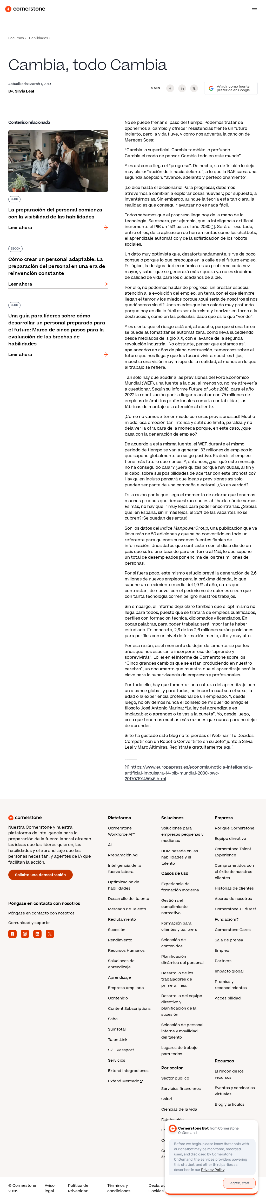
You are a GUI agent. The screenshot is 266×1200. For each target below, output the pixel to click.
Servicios (116, 1060)
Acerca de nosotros (233, 898)
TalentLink (117, 1039)
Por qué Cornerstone (234, 828)
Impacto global (229, 971)
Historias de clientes (234, 888)
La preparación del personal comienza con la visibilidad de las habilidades (56, 132)
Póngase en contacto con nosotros (41, 913)
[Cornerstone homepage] (58, 817)
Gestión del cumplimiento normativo (174, 907)
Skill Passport (121, 1050)
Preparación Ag (123, 855)
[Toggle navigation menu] (252, 9)
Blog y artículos (229, 1104)
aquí (228, 747)
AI (110, 845)
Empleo (222, 950)
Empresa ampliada (126, 988)
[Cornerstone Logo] (25, 9)
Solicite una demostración (40, 875)
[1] (212, 227)
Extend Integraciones (128, 1071)
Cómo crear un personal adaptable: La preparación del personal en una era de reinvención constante (50, 251)
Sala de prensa (229, 940)
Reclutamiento (122, 919)
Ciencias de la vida (179, 1109)
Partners (223, 961)
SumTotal (117, 1029)
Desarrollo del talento (128, 898)
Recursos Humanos (126, 950)
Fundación (225, 919)
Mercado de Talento (127, 909)
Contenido (118, 998)
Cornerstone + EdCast (235, 909)
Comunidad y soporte (29, 923)
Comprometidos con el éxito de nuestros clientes (234, 872)
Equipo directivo (230, 838)
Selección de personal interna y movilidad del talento (182, 1031)
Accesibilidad (228, 998)
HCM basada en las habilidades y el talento (179, 857)
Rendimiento (120, 940)
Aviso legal (50, 1188)
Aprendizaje (119, 977)
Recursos (16, 38)
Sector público (175, 1078)
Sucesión (116, 930)
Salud (166, 1099)
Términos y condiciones (118, 1188)
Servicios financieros (181, 1088)
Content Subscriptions (129, 1008)
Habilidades (38, 38)
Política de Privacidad (78, 1188)
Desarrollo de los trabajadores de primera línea (177, 979)
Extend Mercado (123, 1081)
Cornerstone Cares (233, 930)
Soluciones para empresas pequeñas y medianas (182, 834)
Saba (113, 1019)
